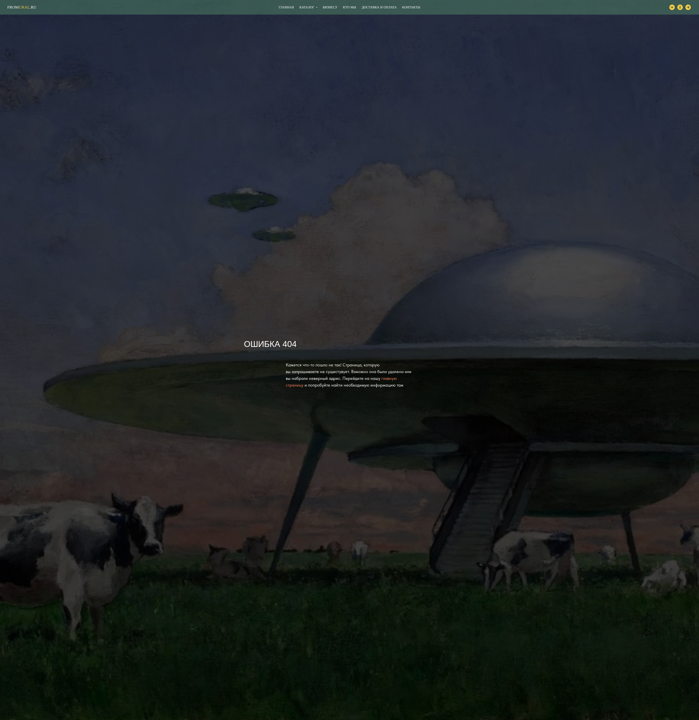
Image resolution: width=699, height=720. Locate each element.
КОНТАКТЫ (411, 7)
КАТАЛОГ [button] (307, 7)
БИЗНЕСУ (330, 7)
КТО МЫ (349, 7)
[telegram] (688, 7)
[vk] (672, 7)
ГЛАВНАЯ (286, 7)
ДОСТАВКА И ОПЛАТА (379, 7)
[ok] (680, 7)
